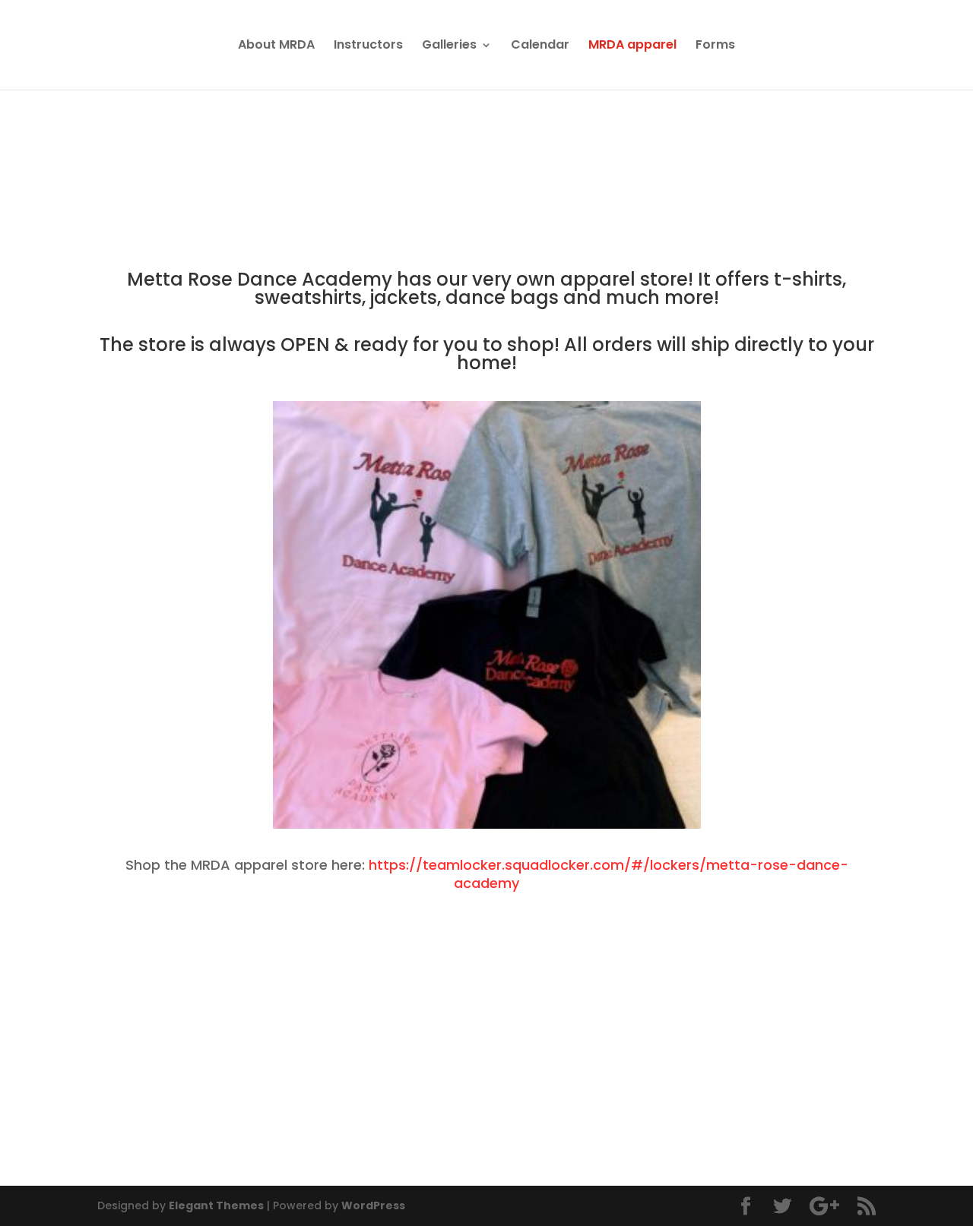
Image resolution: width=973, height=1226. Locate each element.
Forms (715, 46)
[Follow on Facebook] (134, 1132)
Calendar (540, 46)
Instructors (368, 46)
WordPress (373, 1205)
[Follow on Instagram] (170, 1132)
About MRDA (276, 46)
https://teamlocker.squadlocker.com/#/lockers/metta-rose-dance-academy (608, 874)
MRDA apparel (632, 46)
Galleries (449, 46)
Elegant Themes (216, 1205)
